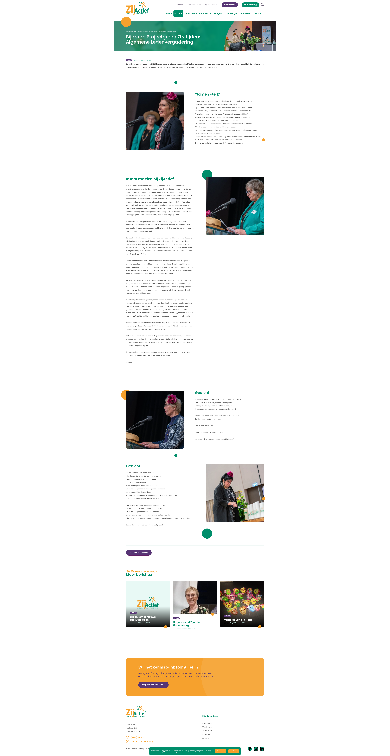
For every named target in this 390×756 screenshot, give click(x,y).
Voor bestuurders (194, 4)
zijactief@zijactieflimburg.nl (142, 741)
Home (169, 13)
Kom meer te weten (206, 752)
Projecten (206, 734)
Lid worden (207, 730)
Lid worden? (229, 4)
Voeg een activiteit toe (152, 684)
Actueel (178, 13)
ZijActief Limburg (211, 4)
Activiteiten (191, 13)
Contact (258, 13)
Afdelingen (232, 13)
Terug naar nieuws (140, 552)
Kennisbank (205, 13)
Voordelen (245, 13)
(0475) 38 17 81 (137, 737)
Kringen (218, 13)
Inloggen (180, 4)
